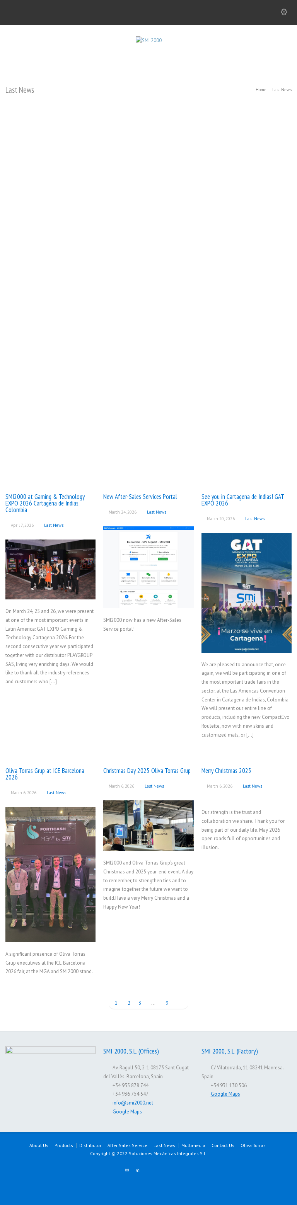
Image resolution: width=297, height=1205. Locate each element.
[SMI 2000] (149, 40)
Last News (53, 525)
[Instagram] (170, 1170)
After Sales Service (127, 1145)
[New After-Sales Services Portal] (148, 599)
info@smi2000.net (133, 1102)
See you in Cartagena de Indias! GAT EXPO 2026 (242, 499)
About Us (38, 1145)
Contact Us (223, 1145)
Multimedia (193, 1145)
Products (64, 1145)
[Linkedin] (159, 1170)
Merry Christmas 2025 (226, 770)
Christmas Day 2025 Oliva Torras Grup (147, 770)
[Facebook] (148, 1170)
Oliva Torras (253, 1145)
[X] (137, 1170)
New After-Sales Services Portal (140, 496)
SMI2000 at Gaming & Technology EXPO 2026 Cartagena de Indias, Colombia (45, 503)
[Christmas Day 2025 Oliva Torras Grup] (148, 841)
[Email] (126, 1170)
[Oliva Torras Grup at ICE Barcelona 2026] (50, 932)
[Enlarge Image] (50, 549)
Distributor (90, 1145)
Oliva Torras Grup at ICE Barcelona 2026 (44, 773)
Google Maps (127, 1111)
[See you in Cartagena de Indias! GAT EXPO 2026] (246, 643)
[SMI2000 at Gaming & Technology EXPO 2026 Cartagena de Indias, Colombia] (50, 590)
